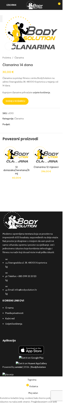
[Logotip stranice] (35, 4)
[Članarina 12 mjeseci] (46, 154)
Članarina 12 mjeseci (46, 167)
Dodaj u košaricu (15, 101)
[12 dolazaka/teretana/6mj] (16, 154)
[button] (16, 159)
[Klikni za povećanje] (8, 46)
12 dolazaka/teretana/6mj (16, 170)
